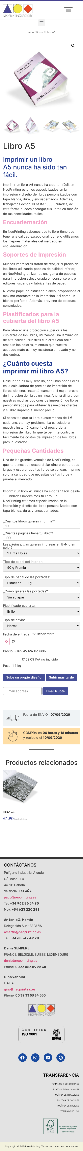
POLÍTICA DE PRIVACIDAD (66, 1095)
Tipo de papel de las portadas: (26, 577)
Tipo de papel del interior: (23, 561)
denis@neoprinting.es (20, 961)
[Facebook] (22, 1057)
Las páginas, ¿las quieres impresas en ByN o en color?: (39, 546)
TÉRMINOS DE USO (69, 1111)
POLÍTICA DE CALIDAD (68, 1105)
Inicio (31, 32)
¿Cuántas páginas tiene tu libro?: (28, 533)
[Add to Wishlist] (6, 641)
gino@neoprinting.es (19, 989)
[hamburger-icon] (68, 10)
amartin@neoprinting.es (22, 932)
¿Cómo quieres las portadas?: (26, 591)
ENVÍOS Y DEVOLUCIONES (66, 1089)
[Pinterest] (60, 1057)
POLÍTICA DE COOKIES (68, 1100)
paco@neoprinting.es (20, 897)
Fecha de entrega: (17, 634)
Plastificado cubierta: (19, 605)
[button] (41, 22)
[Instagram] (35, 1057)
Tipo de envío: (14, 619)
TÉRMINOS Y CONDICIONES (65, 1084)
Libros (39, 32)
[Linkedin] (48, 1057)
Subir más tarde (61, 677)
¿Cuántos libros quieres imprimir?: (29, 521)
